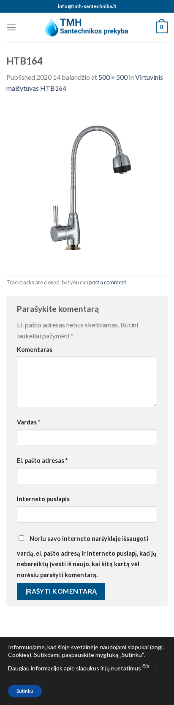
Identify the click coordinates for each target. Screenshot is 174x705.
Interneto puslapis (43, 498)
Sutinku (24, 691)
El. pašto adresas (42, 460)
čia (146, 666)
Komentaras (34, 349)
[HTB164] (87, 183)
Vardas (28, 422)
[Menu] (11, 27)
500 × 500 (113, 77)
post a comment (107, 282)
